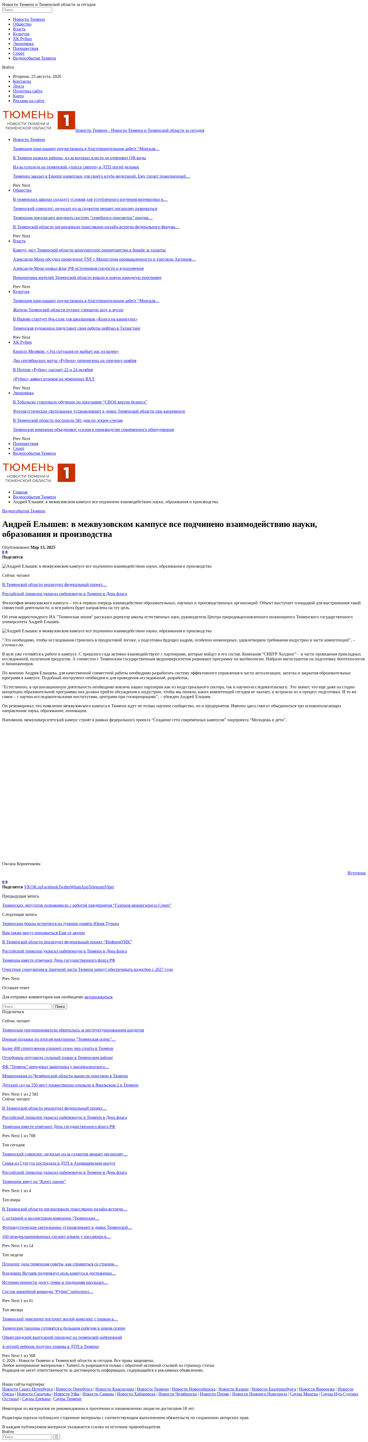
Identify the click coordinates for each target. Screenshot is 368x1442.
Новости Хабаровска (136, 1394)
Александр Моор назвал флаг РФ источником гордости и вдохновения (78, 268)
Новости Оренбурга (74, 1389)
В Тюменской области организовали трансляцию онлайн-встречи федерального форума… (96, 227)
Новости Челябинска (177, 1394)
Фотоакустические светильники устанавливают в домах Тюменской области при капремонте (99, 411)
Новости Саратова (34, 1394)
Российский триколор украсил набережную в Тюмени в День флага (64, 593)
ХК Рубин (22, 38)
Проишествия (25, 48)
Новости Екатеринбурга (274, 1389)
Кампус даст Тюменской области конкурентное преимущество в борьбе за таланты (89, 250)
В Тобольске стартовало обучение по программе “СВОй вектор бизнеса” (80, 402)
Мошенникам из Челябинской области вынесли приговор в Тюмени (65, 1076)
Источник (357, 873)
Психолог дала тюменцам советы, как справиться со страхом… (60, 1264)
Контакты (22, 81)
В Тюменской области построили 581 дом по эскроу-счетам (68, 420)
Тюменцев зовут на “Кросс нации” (34, 1181)
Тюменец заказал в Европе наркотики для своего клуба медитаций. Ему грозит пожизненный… (101, 176)
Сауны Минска (304, 1394)
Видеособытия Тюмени (34, 58)
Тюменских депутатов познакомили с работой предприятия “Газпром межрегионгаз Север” (86, 905)
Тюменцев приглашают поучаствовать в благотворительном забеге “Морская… (86, 148)
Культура (21, 34)
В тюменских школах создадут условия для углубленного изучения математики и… (90, 199)
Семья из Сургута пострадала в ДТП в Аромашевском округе (58, 1163)
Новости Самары (98, 1394)
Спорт (19, 53)
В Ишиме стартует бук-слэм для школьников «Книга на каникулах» (75, 319)
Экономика (23, 43)
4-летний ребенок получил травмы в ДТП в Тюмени (50, 1346)
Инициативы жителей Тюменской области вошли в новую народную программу (87, 277)
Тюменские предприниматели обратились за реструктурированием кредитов (73, 1030)
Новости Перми (214, 1394)
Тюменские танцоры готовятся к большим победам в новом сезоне (63, 1328)
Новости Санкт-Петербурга (27, 1389)
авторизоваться (98, 997)
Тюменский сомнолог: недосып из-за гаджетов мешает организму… (65, 1154)
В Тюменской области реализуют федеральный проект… (54, 584)
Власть (19, 29)
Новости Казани (233, 1389)
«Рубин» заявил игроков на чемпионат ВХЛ (54, 379)
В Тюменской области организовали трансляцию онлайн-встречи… (64, 1209)
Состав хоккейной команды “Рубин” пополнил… (47, 1291)
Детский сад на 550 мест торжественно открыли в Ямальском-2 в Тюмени (70, 1085)
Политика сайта (27, 91)
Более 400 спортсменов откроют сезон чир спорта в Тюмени (57, 1048)
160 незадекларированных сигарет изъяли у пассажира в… (56, 1236)
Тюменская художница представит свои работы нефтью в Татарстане (76, 328)
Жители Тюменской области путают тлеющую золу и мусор (68, 310)
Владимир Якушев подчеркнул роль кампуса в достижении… (59, 1273)
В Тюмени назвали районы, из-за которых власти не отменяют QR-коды (79, 158)
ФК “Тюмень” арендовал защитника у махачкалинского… (55, 1066)
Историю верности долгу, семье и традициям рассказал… (55, 1282)
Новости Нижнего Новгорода (259, 1394)
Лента (18, 86)
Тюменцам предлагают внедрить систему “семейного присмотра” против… (83, 217)
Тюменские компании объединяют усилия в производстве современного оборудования (93, 429)
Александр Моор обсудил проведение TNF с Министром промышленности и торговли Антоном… (104, 259)
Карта (18, 96)
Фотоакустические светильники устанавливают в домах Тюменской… (67, 1227)
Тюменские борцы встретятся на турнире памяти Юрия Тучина (60, 923)
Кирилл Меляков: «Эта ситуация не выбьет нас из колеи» (66, 351)
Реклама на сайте (28, 100)
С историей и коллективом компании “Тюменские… (50, 1218)
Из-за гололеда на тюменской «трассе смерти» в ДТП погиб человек (76, 167)
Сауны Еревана (36, 1398)
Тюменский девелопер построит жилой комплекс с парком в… (60, 1319)
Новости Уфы (66, 1394)
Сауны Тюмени (67, 1398)
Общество (22, 24)
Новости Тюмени (29, 19)
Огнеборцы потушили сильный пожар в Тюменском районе (57, 1057)
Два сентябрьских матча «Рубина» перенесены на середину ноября (74, 360)
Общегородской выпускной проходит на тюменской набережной (62, 1337)
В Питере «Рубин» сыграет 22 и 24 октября (53, 369)
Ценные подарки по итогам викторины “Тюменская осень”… (59, 1039)
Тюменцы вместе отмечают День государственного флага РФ (58, 1126)
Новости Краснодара (114, 1389)
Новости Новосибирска (194, 1389)
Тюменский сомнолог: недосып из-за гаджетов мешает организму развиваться (85, 208)
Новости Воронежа (317, 1389)
